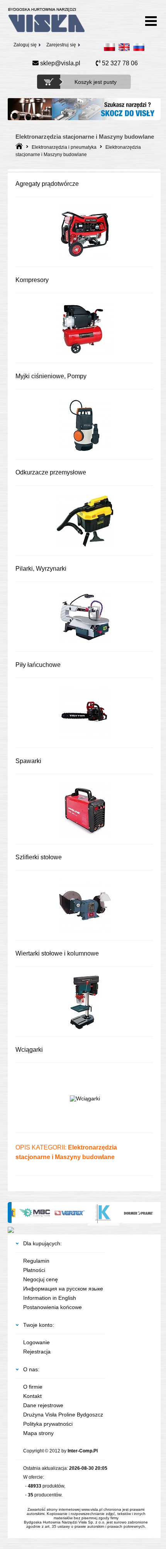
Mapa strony (38, 1433)
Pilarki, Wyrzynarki (40, 568)
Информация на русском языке (63, 1288)
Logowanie (36, 1342)
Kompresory (32, 280)
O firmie (32, 1387)
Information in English (49, 1298)
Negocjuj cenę (40, 1279)
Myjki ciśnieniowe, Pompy (50, 376)
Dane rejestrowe (43, 1405)
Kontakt (32, 1396)
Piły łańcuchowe (38, 664)
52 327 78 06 (119, 63)
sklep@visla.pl (59, 63)
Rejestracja (37, 1351)
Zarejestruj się (61, 45)
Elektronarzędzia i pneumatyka (64, 147)
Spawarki (28, 761)
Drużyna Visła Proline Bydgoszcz (63, 1414)
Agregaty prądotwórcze (47, 183)
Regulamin (36, 1261)
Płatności (34, 1270)
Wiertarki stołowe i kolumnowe (57, 953)
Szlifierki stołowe (38, 857)
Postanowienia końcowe (52, 1307)
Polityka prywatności (48, 1424)
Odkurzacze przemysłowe (50, 472)
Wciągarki (29, 1049)
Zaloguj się (25, 45)
